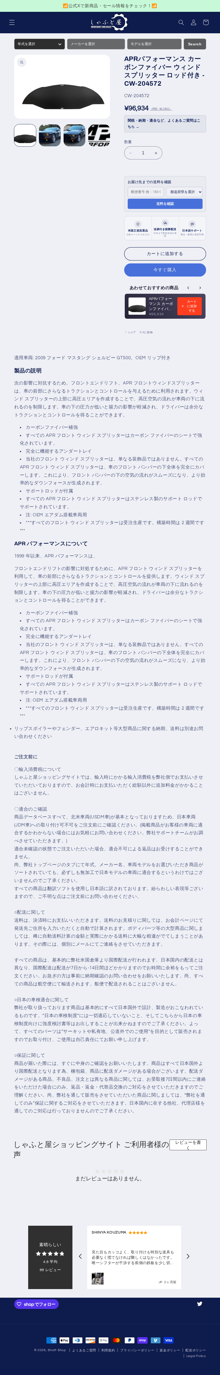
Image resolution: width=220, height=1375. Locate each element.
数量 (128, 142)
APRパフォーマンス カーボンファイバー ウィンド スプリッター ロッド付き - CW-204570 (161, 304)
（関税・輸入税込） (161, 109)
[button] (12, 22)
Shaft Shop (57, 1350)
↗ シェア (130, 332)
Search (195, 44)
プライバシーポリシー (137, 1350)
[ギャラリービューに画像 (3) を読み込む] (75, 135)
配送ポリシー (195, 1350)
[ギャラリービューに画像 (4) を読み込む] (99, 135)
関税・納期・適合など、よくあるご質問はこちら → (164, 124)
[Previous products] (188, 288)
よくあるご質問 (84, 1350)
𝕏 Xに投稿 (146, 332)
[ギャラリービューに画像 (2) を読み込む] (50, 135)
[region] (110, 6)
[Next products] (200, 288)
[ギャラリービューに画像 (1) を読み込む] (25, 135)
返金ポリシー (170, 1350)
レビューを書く (188, 1145)
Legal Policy (196, 1356)
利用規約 (108, 1350)
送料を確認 (165, 204)
